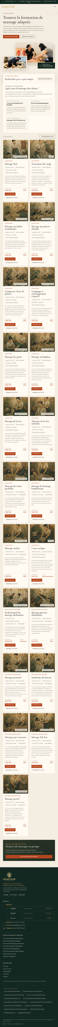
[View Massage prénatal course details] (15, 662)
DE (21, 1024)
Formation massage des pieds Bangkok (15, 1009)
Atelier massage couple (9, 954)
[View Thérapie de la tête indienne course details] (42, 406)
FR (6, 1024)
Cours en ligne (38, 548)
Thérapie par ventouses (15, 737)
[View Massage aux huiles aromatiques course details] (15, 211)
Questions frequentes (9, 956)
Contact (5, 976)
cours (11, 13)
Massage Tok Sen (39, 737)
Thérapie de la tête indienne (40, 422)
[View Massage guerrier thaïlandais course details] (42, 597)
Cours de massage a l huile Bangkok (41, 1002)
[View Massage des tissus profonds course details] (15, 471)
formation (45, 65)
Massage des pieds (13, 356)
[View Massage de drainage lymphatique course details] (42, 471)
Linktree (6, 894)
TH (9, 1024)
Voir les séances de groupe (29, 856)
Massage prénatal (13, 677)
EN (3, 1024)
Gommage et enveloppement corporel (38, 294)
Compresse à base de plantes (14, 292)
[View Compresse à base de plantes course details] (15, 276)
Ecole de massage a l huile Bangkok (12, 946)
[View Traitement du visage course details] (42, 149)
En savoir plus (10, 194)
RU (16, 1024)
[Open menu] (54, 6)
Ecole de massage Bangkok (12, 991)
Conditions (6, 974)
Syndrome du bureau (41, 677)
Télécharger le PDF (47, 136)
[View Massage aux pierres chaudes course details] (42, 211)
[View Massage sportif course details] (15, 784)
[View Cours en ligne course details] (42, 533)
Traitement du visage (41, 163)
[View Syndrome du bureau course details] (42, 662)
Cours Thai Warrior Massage (33, 1005)
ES (19, 1024)
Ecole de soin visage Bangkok (11, 948)
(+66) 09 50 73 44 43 (19, 928)
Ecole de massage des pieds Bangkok (13, 951)
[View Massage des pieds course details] (15, 342)
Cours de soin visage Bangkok (13, 1005)
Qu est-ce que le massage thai (36, 995)
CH (11, 1024)
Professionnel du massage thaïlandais (14, 613)
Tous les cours (7, 969)
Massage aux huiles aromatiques (13, 227)
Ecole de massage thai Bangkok (12, 941)
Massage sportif (12, 798)
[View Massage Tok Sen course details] (42, 722)
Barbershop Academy (24, 1012)
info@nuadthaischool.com (18, 925)
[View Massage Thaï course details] (15, 149)
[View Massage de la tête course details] (15, 406)
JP (14, 1024)
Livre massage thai (9, 1012)
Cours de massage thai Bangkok (32, 991)
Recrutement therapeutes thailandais (13, 943)
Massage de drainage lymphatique (41, 487)
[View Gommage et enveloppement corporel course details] (42, 276)
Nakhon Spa (22, 894)
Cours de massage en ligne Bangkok (13, 938)
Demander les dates (11, 197)
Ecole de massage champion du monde (34, 998)
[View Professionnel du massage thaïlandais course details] (15, 597)
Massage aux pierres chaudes (40, 227)
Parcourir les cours (11, 36)
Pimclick (9, 1021)
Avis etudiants (7, 971)
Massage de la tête (13, 421)
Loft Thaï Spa (13, 894)
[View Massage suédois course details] (15, 533)
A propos (5, 966)
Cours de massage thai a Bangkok (14, 995)
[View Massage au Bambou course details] (42, 342)
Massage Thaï (11, 163)
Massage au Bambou (40, 356)
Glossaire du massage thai (12, 998)
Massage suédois (12, 548)
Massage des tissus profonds (13, 487)
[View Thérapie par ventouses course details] (15, 722)
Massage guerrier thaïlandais (39, 613)
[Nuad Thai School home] (8, 6)
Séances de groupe (27, 36)
